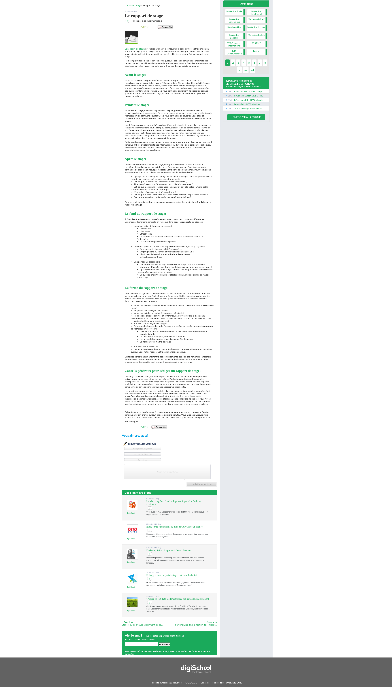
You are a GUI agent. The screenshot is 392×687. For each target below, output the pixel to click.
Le (126, 48)
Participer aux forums (247, 117)
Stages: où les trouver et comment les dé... (142, 624)
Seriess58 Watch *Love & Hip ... (249, 91)
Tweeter (144, 26)
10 (245, 69)
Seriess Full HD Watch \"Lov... (247, 104)
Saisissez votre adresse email (140, 639)
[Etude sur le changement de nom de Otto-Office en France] (132, 534)
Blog (135, 11)
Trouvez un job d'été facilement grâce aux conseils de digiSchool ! (178, 598)
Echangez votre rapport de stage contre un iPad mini (171, 575)
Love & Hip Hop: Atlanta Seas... (248, 108)
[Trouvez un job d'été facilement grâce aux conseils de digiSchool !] (132, 606)
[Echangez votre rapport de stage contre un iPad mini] (132, 582)
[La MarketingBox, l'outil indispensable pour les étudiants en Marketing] (132, 509)
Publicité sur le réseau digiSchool (166, 682)
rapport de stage (136, 48)
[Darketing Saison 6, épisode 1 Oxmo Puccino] (132, 558)
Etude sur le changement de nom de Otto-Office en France (174, 526)
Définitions (246, 3)
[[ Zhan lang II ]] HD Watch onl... (248, 100)
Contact (205, 682)
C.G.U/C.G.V (191, 682)
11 (252, 69)
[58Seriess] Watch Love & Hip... (248, 95)
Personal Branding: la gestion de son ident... (196, 624)
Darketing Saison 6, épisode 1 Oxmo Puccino (168, 550)
